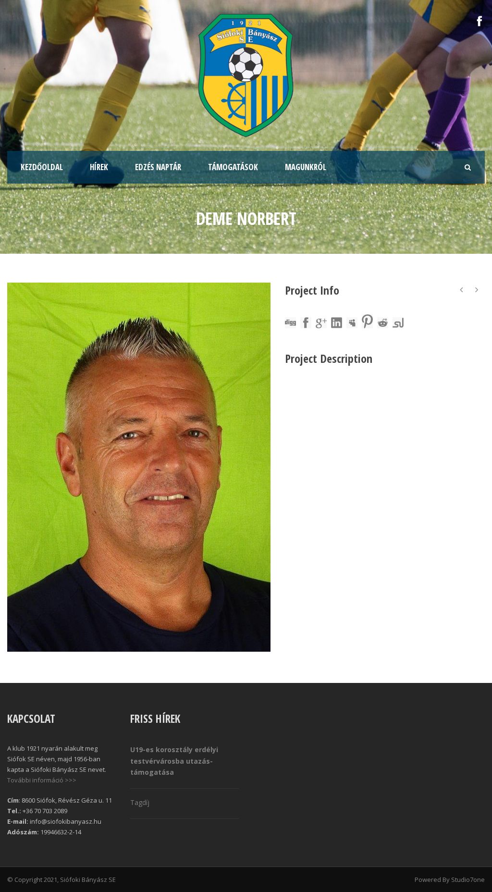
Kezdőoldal (42, 167)
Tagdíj (139, 802)
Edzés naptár (158, 167)
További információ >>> (41, 780)
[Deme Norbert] (139, 467)
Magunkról (305, 167)
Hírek (99, 167)
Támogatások (233, 167)
